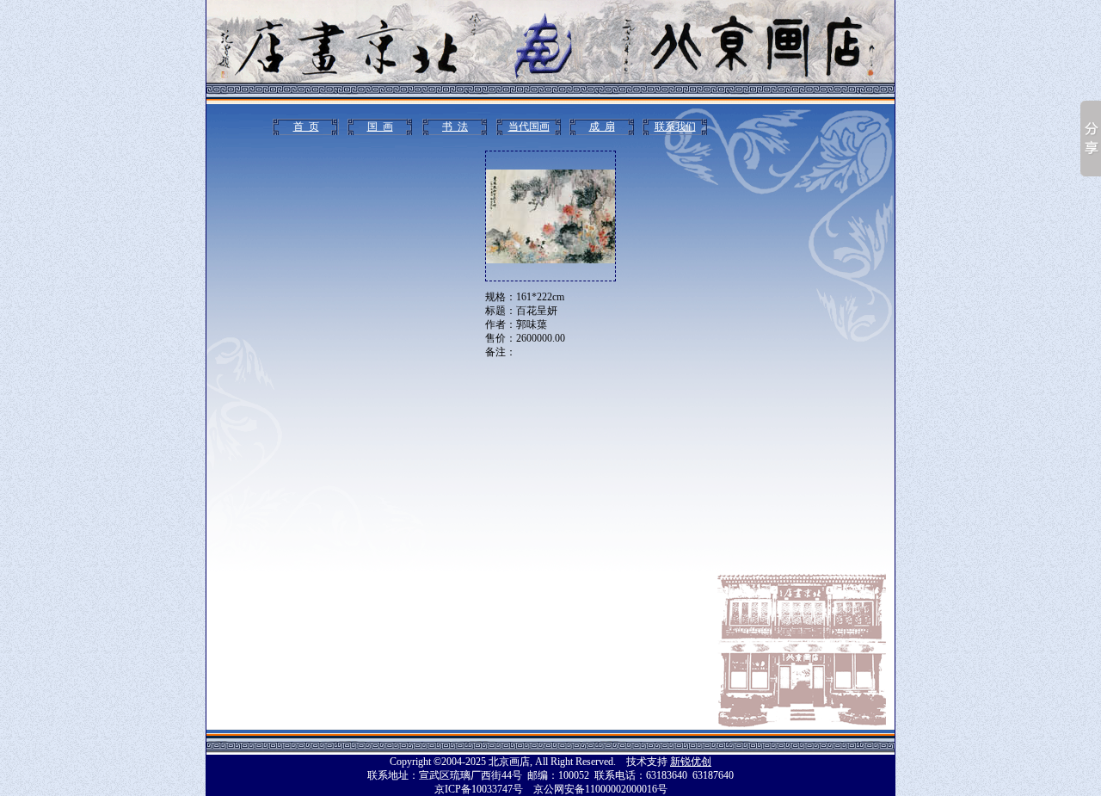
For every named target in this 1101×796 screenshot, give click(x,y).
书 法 (455, 126)
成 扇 (602, 126)
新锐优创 (690, 762)
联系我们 (675, 126)
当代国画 (529, 126)
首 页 (306, 126)
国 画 (380, 126)
